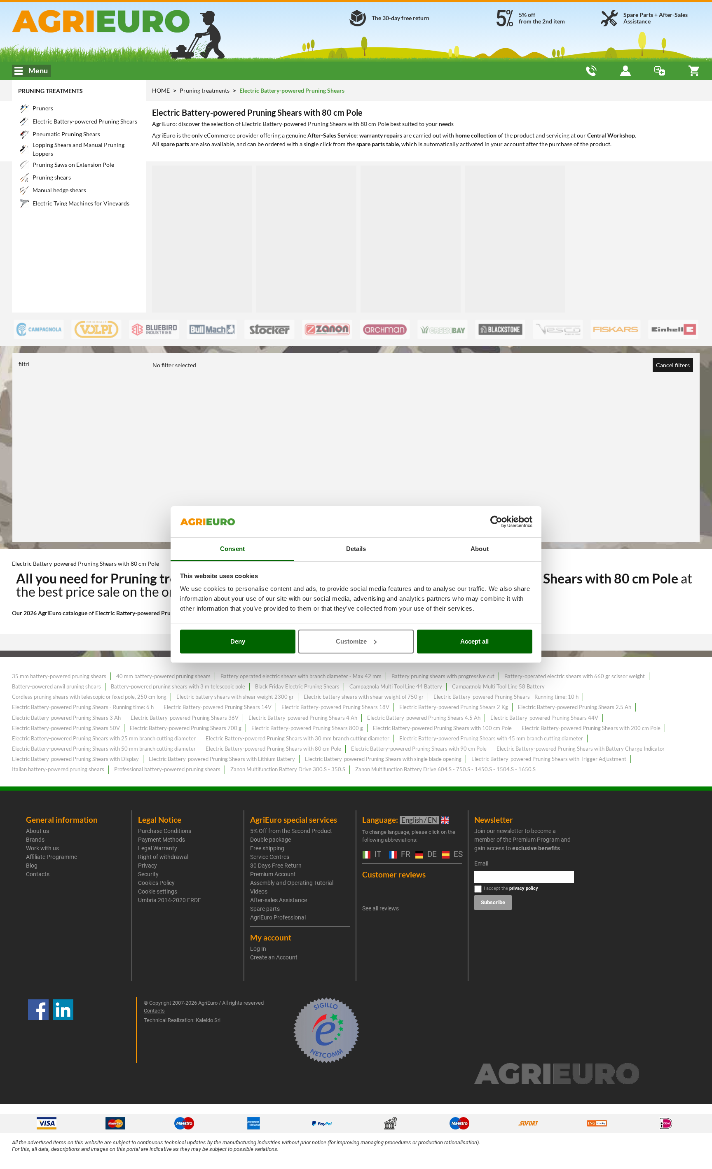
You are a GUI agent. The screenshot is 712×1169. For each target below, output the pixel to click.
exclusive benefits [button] (536, 848)
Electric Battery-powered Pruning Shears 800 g (307, 728)
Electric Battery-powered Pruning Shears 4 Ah (302, 717)
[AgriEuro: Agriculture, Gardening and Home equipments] (122, 21)
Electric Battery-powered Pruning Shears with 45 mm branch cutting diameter (491, 738)
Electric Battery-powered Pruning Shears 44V (544, 717)
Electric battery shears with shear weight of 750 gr (364, 696)
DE (430, 854)
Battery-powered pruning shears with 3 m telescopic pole (178, 686)
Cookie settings (157, 891)
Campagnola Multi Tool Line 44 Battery (395, 686)
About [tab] (480, 548)
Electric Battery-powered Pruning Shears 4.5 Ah (423, 717)
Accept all (474, 641)
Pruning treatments (50, 90)
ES (457, 854)
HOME (161, 90)
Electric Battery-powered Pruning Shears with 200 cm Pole (591, 728)
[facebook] (38, 1030)
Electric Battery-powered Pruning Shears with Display (75, 759)
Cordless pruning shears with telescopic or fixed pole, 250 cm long (89, 696)
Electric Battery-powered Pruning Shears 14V (218, 707)
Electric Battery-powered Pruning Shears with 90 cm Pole (419, 748)
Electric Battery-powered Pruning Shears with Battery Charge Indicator (581, 748)
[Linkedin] (63, 1030)
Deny (237, 641)
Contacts (37, 874)
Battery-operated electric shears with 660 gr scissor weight (574, 676)
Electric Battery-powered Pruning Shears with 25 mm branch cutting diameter (104, 738)
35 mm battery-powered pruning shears (59, 676)
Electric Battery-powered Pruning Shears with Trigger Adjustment (548, 759)
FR (404, 854)
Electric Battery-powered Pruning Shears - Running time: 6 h (83, 707)
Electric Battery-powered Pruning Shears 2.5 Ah (574, 707)
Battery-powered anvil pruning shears (56, 686)
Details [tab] (356, 548)
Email (481, 863)
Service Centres (269, 857)
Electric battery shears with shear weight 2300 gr (235, 696)
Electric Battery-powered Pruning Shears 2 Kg (453, 707)
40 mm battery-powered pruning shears (163, 676)
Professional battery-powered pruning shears (167, 769)
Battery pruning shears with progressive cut (442, 676)
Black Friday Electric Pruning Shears (297, 686)
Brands (35, 839)
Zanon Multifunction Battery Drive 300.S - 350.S (287, 769)
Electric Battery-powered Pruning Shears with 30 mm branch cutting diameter (297, 738)
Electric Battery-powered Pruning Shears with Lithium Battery (222, 759)
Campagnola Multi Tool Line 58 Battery (498, 686)
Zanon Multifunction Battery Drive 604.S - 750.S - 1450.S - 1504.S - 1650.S (445, 769)
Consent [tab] (232, 548)
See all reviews (380, 908)
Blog (31, 865)
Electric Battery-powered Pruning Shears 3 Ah (66, 717)
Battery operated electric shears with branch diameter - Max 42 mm (301, 676)
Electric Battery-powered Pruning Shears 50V (66, 728)
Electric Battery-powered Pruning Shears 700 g (185, 728)
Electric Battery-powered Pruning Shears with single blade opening (383, 759)
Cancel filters (673, 365)
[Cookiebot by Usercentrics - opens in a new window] (496, 522)
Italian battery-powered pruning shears (58, 769)
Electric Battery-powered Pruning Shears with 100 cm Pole (442, 728)
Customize (351, 641)
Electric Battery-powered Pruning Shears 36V (185, 717)
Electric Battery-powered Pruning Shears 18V (335, 707)
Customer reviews (394, 874)
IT (376, 854)
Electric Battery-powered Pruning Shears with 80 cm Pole (273, 748)
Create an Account (273, 957)
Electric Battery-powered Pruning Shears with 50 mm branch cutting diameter (104, 748)
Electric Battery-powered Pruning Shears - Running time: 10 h (505, 696)
